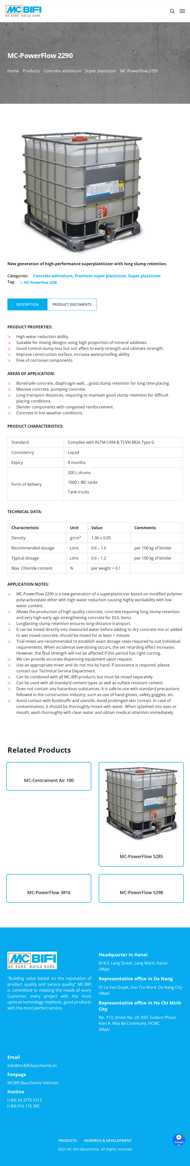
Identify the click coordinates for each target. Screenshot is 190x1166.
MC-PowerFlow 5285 (141, 856)
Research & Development (108, 1140)
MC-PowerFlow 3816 (49, 892)
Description (27, 304)
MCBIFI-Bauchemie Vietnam (32, 1083)
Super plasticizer (100, 71)
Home (13, 71)
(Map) (104, 969)
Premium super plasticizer (100, 276)
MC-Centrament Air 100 (49, 780)
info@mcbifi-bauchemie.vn (32, 1065)
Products (31, 71)
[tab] (27, 304)
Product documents (72, 304)
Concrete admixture (62, 71)
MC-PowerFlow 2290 (40, 282)
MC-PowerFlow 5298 (141, 892)
